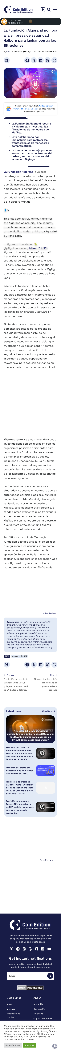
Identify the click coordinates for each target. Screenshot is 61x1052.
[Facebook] (27, 60)
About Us (38, 1004)
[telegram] (18, 949)
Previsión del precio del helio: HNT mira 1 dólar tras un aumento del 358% (19, 770)
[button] (55, 9)
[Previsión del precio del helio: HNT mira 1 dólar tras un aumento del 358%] (45, 770)
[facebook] (36, 949)
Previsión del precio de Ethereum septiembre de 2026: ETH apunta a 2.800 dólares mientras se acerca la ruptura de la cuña (19, 753)
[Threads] (47, 60)
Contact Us (39, 1009)
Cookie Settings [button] (12, 1045)
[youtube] (49, 949)
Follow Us (38, 1013)
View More (47, 711)
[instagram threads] (30, 949)
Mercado (11, 1009)
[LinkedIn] (41, 60)
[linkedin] (42, 949)
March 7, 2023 (38, 248)
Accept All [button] (29, 1045)
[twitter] (11, 949)
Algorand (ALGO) (19, 656)
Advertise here (49, 613)
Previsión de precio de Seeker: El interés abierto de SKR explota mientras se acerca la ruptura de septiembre (20, 807)
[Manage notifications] (54, 1046)
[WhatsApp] (54, 60)
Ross (8, 51)
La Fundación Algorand (18, 171)
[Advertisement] (30, 405)
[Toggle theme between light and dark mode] (43, 9)
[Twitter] (34, 60)
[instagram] (24, 949)
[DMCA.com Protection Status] (30, 987)
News (9, 1004)
